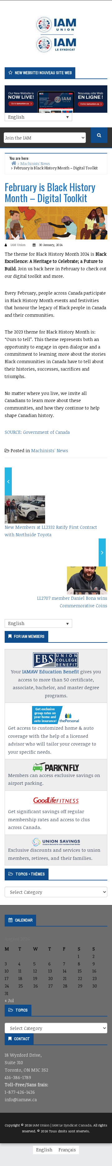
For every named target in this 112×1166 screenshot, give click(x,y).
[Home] (13, 163)
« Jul (9, 1000)
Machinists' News (49, 450)
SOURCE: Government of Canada (37, 432)
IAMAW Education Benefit (50, 671)
